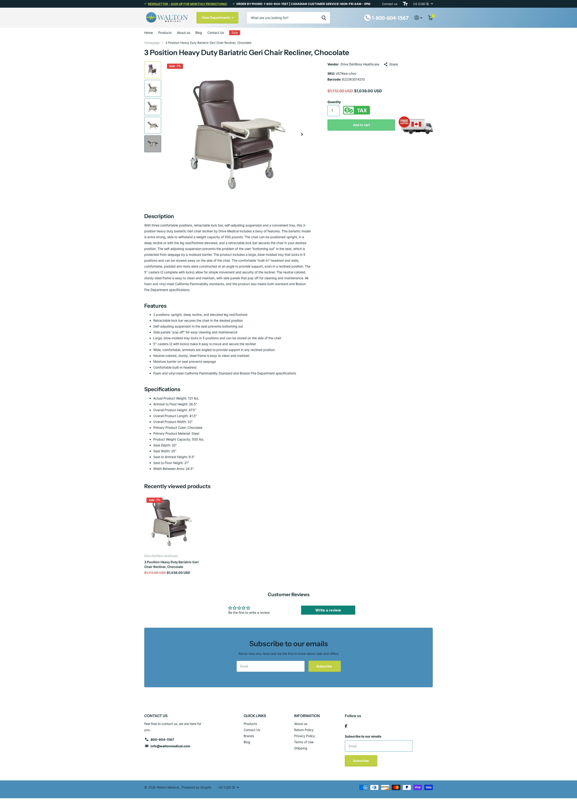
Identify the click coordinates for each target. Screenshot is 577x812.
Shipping (300, 748)
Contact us (389, 4)
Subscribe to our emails (363, 736)
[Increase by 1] (339, 102)
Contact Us (215, 33)
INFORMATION (307, 715)
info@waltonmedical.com (170, 746)
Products (165, 33)
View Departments (216, 17)
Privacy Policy (304, 736)
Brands (249, 736)
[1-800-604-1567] (386, 17)
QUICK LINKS (255, 715)
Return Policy (304, 730)
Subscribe (324, 666)
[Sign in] (418, 18)
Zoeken (324, 17)
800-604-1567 (162, 739)
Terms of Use (304, 742)
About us (183, 33)
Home (148, 33)
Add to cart (361, 125)
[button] (302, 134)
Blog (198, 33)
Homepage (152, 42)
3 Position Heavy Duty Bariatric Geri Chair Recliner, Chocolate (171, 564)
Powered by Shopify (197, 787)
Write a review (328, 610)
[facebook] (346, 726)
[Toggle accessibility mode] (405, 4)
